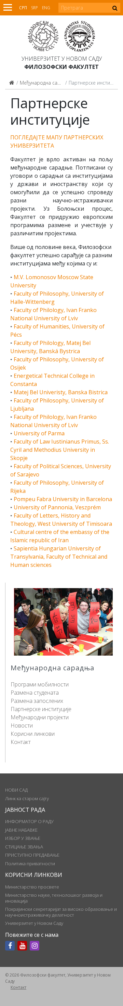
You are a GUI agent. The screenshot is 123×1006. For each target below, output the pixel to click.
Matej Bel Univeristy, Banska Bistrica (61, 392)
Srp (34, 8)
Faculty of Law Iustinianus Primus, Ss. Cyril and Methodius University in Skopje (59, 450)
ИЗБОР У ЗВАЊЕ (22, 838)
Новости (22, 725)
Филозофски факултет (61, 67)
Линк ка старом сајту (27, 798)
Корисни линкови (33, 733)
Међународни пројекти (40, 717)
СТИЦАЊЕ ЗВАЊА (24, 847)
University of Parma (39, 433)
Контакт (21, 742)
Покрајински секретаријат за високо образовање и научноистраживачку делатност (61, 912)
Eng (46, 8)
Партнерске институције (41, 709)
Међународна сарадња (46, 82)
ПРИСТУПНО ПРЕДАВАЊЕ (32, 855)
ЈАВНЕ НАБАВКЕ (21, 830)
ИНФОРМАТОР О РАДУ (29, 821)
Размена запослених (37, 701)
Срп (23, 8)
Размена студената (35, 692)
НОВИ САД (16, 790)
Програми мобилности (40, 684)
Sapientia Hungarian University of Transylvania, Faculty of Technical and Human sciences (58, 557)
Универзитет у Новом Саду (62, 58)
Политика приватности (30, 863)
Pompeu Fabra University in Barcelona (63, 499)
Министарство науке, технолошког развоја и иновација (53, 898)
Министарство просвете (32, 887)
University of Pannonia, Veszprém (57, 507)
